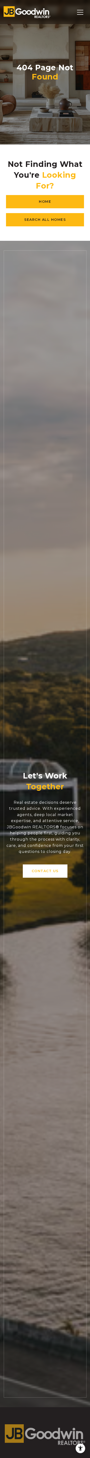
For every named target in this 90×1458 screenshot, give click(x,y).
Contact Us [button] (45, 871)
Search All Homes (45, 219)
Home (45, 201)
